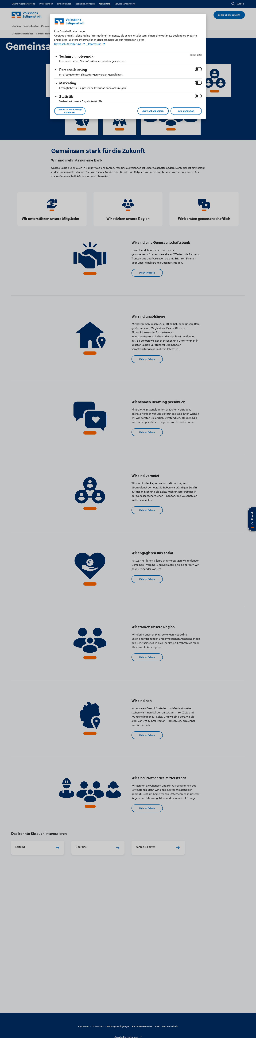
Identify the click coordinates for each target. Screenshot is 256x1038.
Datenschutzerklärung (68, 44)
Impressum (94, 44)
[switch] (198, 69)
